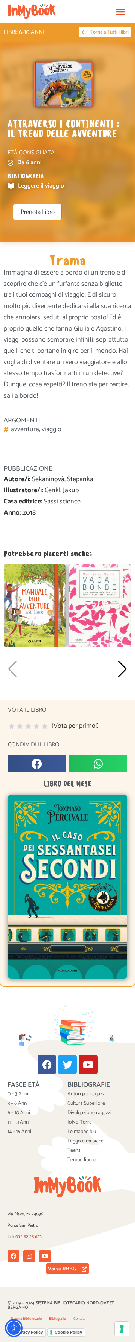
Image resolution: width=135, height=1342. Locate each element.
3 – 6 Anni (18, 1104)
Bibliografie (57, 1319)
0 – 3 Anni (18, 1094)
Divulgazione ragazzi (89, 1113)
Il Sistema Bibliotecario (25, 1319)
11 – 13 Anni (19, 1122)
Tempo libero (82, 1160)
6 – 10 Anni (19, 1113)
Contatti (80, 1319)
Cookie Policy (68, 1332)
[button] (120, 11)
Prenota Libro (38, 212)
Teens (74, 1151)
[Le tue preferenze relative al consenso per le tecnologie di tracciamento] (122, 1329)
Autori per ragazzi (87, 1094)
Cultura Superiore (86, 1104)
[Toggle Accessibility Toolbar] (14, 1328)
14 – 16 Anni (19, 1132)
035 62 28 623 (28, 1236)
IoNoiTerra (80, 1122)
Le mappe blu (82, 1132)
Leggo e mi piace (86, 1141)
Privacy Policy (29, 1332)
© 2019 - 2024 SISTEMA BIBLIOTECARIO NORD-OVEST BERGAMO (61, 1305)
